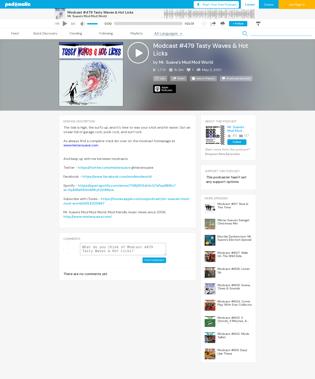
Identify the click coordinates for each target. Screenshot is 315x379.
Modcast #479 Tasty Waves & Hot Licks (100, 12)
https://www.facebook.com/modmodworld (117, 176)
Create (269, 4)
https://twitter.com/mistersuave (104, 167)
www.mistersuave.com (80, 145)
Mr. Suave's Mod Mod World (87, 16)
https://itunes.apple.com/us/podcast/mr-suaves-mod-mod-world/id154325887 (126, 201)
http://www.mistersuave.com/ (87, 216)
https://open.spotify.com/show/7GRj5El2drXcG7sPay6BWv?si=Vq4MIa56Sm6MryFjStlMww (119, 187)
